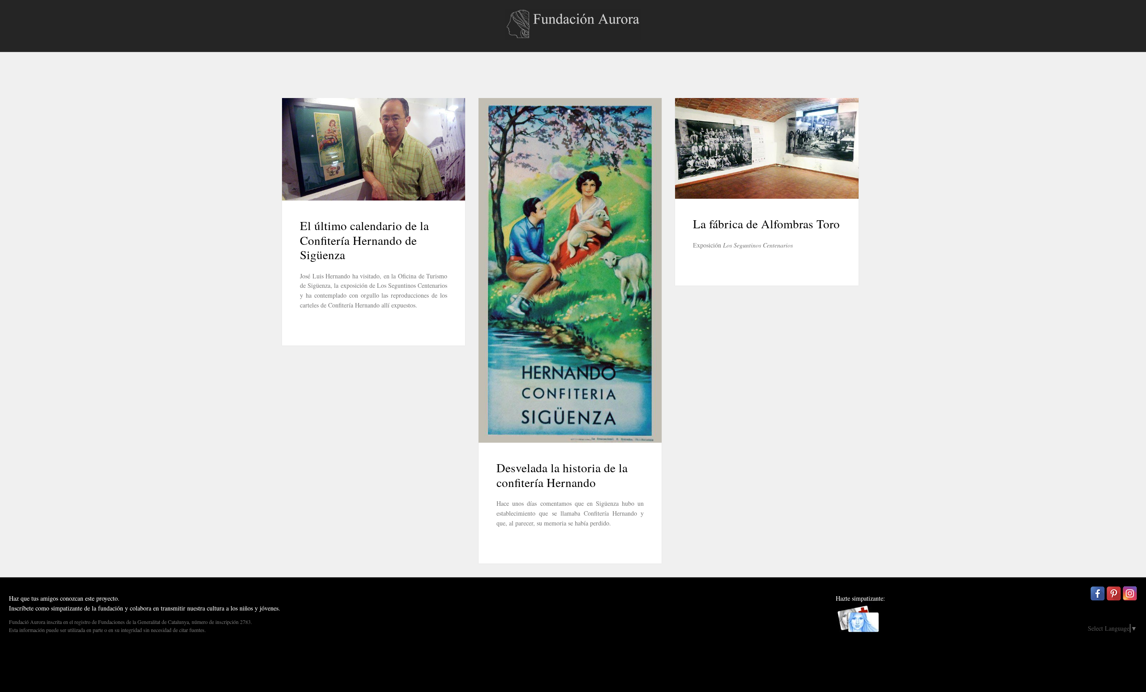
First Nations (1125, 684)
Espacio (1118, 671)
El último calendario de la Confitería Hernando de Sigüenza (364, 240)
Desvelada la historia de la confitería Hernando (562, 475)
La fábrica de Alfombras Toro (766, 224)
